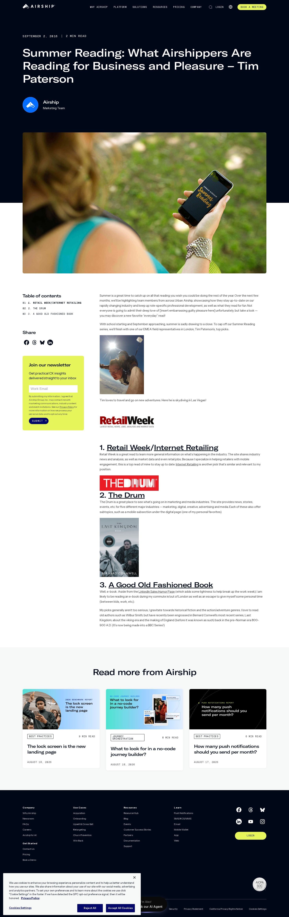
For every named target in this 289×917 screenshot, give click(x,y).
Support (128, 846)
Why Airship (99, 7)
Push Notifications (183, 813)
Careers (27, 829)
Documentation (132, 840)
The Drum (126, 495)
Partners (128, 835)
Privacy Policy (67, 406)
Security (173, 908)
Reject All (90, 908)
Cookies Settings (257, 908)
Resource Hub (131, 813)
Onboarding (79, 818)
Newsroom (28, 818)
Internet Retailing (186, 447)
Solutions (140, 7)
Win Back (78, 840)
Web (176, 840)
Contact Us (28, 848)
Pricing (178, 7)
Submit (37, 421)
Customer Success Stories (137, 829)
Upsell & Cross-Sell (83, 824)
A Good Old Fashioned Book (161, 584)
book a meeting (252, 7)
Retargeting (79, 829)
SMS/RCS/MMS (182, 818)
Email (177, 824)
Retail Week (128, 447)
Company (196, 7)
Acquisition (79, 813)
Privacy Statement (193, 908)
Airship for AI (30, 835)
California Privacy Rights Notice (226, 908)
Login (220, 7)
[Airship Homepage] (39, 7)
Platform (120, 7)
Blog (126, 818)
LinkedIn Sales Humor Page (157, 591)
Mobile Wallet (181, 829)
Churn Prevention (82, 835)
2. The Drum (37, 308)
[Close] (134, 877)
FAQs (26, 824)
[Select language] (231, 7)
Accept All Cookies (120, 908)
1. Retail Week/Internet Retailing (54, 303)
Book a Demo (29, 859)
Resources (160, 7)
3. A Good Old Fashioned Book (50, 314)
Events (127, 824)
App (176, 835)
